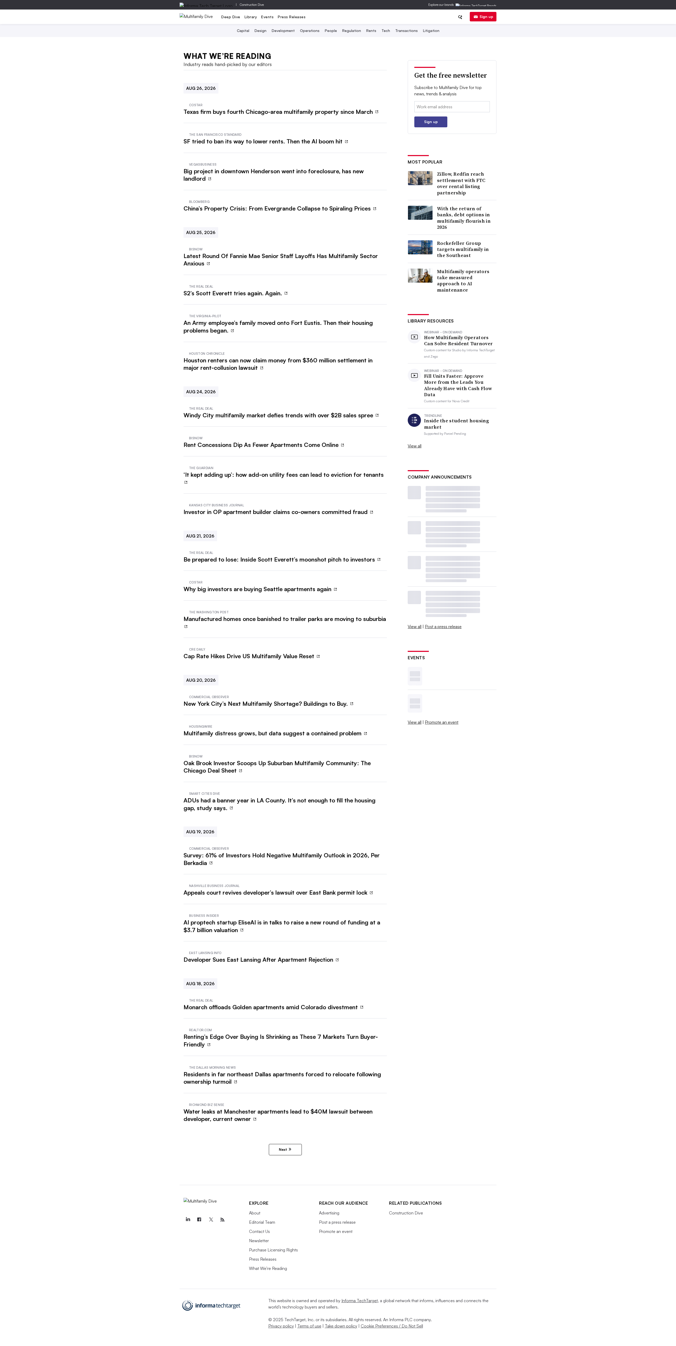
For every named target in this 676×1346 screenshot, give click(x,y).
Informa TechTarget (359, 1300)
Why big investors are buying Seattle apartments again (258, 588)
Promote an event (441, 722)
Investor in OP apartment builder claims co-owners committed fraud (276, 511)
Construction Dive (252, 5)
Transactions (406, 30)
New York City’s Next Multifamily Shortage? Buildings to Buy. (266, 703)
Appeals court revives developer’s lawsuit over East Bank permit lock (276, 892)
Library (251, 17)
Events (267, 17)
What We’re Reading (268, 1268)
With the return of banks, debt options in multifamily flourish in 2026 (464, 217)
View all (414, 445)
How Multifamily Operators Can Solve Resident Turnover (458, 340)
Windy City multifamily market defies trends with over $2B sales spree (279, 415)
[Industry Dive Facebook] (199, 1219)
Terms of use (309, 1326)
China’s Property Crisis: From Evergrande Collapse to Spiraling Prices (278, 208)
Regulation (351, 30)
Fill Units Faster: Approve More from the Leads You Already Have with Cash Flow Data (458, 385)
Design (260, 30)
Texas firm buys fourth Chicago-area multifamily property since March (279, 111)
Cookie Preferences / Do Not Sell (392, 1326)
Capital (243, 30)
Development (283, 30)
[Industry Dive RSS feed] (222, 1219)
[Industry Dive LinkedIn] (187, 1219)
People (331, 30)
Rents (371, 30)
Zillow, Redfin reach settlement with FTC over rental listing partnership (461, 183)
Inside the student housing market (456, 424)
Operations (310, 30)
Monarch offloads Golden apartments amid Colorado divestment (271, 1007)
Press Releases (292, 17)
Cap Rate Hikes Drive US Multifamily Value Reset (250, 656)
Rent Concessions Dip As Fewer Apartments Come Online (262, 444)
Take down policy (341, 1326)
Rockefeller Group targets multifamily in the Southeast (463, 249)
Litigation (431, 30)
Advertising (329, 1213)
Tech (386, 30)
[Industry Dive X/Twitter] (210, 1219)
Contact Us (259, 1231)
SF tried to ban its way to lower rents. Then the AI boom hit (264, 141)
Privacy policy (281, 1326)
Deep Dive (230, 17)
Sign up (486, 16)
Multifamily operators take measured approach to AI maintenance (463, 280)
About (254, 1213)
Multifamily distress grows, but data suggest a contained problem (273, 733)
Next (283, 1149)
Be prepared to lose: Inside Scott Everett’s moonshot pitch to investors (280, 559)
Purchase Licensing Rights (273, 1249)
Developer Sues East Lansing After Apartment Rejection (259, 959)
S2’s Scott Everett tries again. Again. (234, 293)
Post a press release (443, 626)
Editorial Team (262, 1222)
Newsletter (259, 1240)
